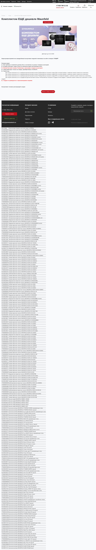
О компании (52, 105)
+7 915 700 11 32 (62, 5)
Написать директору (9, 118)
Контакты (29, 1)
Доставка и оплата (5, 1)
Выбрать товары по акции (48, 91)
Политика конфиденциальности (79, 122)
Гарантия (13, 1)
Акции (18, 1)
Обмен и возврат (29, 122)
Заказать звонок (60, 7)
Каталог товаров (7, 6)
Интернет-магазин (31, 105)
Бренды (24, 1)
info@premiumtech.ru (9, 122)
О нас (49, 108)
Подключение (28, 115)
